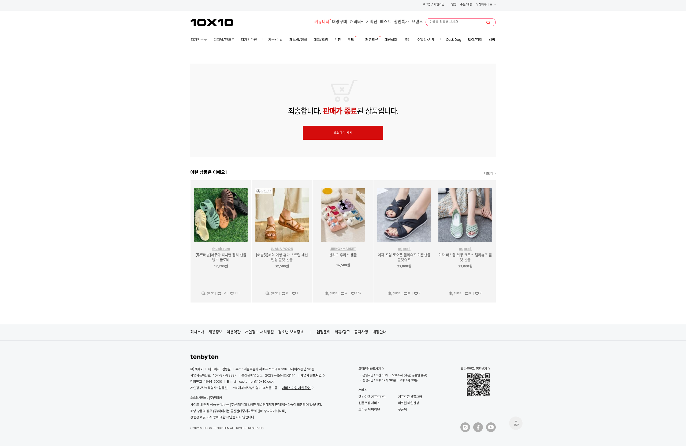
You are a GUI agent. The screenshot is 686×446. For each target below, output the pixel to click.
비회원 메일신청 (408, 403)
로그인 (427, 4)
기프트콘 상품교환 (410, 397)
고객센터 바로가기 (370, 369)
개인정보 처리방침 (259, 332)
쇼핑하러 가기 (343, 132)
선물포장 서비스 (369, 403)
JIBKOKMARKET (343, 249)
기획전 (371, 22)
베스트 (385, 22)
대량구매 (339, 22)
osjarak (404, 249)
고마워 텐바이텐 (369, 409)
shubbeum (221, 249)
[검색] (488, 23)
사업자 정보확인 (311, 375)
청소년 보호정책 (291, 332)
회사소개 (197, 332)
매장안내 (379, 332)
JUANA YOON (282, 249)
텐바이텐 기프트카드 (372, 397)
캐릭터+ (356, 22)
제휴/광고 (342, 332)
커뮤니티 (321, 22)
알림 (454, 4)
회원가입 (439, 4)
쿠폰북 (402, 409)
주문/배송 (466, 4)
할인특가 (401, 22)
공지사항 (361, 332)
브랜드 (417, 22)
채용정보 (215, 332)
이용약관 (234, 332)
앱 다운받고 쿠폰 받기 (473, 369)
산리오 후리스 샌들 (343, 255)
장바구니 (485, 4)
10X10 (211, 22)
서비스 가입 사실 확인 (296, 388)
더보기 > (490, 173)
